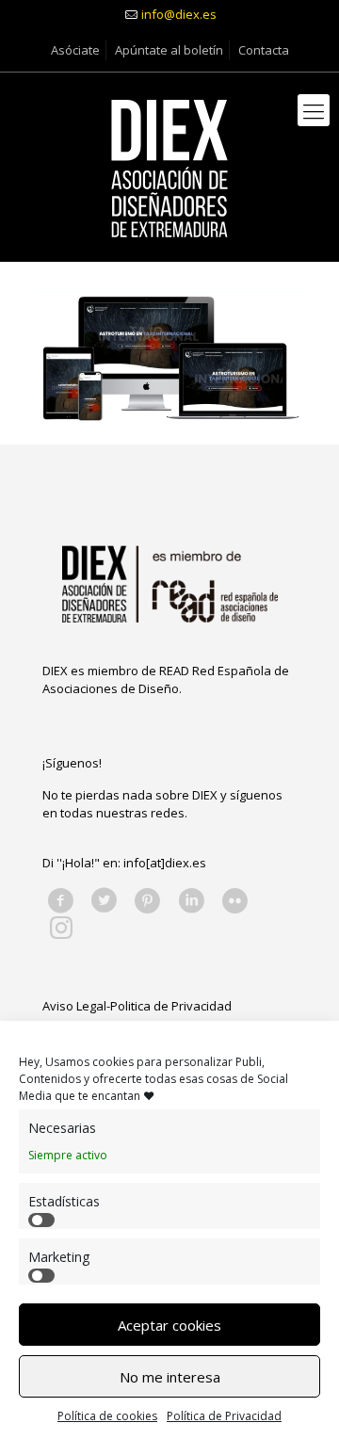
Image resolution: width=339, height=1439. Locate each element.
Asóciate (75, 49)
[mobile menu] (314, 110)
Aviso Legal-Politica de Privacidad (137, 1005)
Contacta (263, 49)
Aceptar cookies (169, 1325)
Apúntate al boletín (169, 49)
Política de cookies (107, 1416)
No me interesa (170, 1376)
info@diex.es (179, 14)
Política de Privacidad (224, 1416)
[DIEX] (169, 166)
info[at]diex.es (164, 862)
